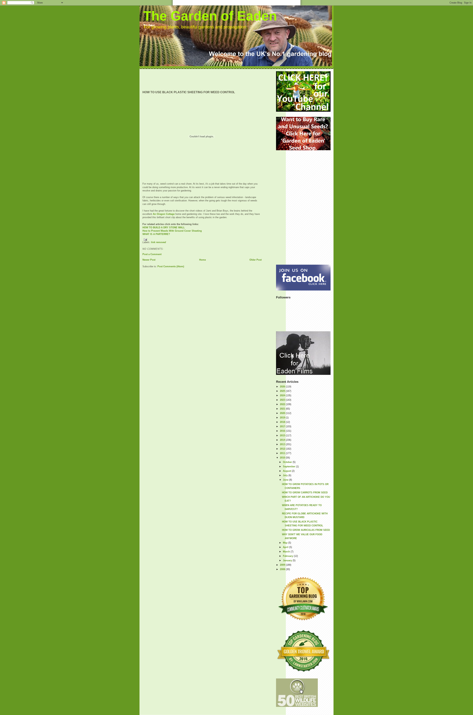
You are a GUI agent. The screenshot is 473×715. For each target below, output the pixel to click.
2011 (283, 453)
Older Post (255, 259)
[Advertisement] (209, 79)
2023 (283, 399)
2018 (283, 422)
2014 (283, 440)
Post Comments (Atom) (170, 266)
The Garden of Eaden (210, 15)
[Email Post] (202, 239)
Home (202, 259)
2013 (283, 444)
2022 (283, 404)
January (288, 560)
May (285, 542)
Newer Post (148, 259)
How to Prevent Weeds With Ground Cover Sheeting (172, 230)
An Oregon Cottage (164, 214)
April (286, 547)
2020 (283, 413)
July (285, 475)
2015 (283, 435)
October (288, 462)
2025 (283, 391)
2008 (283, 569)
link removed (158, 242)
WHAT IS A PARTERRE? (156, 234)
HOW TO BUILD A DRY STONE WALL (163, 227)
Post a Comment (151, 254)
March (287, 551)
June (286, 479)
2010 (283, 457)
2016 (283, 430)
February (288, 556)
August (287, 471)
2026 (283, 386)
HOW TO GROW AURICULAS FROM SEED (306, 530)
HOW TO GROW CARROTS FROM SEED (305, 492)
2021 (283, 408)
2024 (283, 395)
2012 (283, 448)
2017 (283, 426)
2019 (283, 417)
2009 (283, 564)
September (289, 466)
